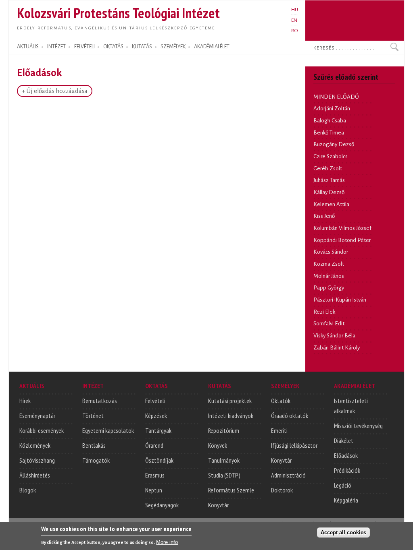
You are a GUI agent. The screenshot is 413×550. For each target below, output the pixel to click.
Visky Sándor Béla (334, 336)
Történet (93, 415)
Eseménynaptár (37, 415)
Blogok (27, 490)
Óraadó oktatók (289, 415)
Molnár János (328, 276)
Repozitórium (223, 430)
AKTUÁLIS (28, 47)
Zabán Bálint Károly (336, 348)
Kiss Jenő (324, 216)
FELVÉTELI (84, 47)
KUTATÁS (142, 47)
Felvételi (155, 401)
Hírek (25, 401)
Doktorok (282, 490)
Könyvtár (218, 505)
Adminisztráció (288, 475)
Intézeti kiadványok (230, 415)
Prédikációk (347, 470)
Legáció (342, 485)
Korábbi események (41, 430)
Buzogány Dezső (333, 144)
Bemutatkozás (99, 401)
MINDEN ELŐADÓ (336, 97)
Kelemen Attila (331, 204)
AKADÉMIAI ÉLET (211, 47)
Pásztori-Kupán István (339, 300)
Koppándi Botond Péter (342, 240)
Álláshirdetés (34, 475)
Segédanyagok (162, 505)
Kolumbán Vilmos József (342, 228)
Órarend (154, 445)
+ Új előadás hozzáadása (55, 91)
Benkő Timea (328, 133)
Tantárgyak (158, 430)
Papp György (328, 288)
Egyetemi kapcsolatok (108, 430)
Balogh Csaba (329, 121)
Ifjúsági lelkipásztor (294, 445)
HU (294, 9)
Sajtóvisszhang (37, 460)
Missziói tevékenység (358, 426)
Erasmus (155, 475)
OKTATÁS (113, 47)
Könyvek (217, 445)
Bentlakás (94, 445)
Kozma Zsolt (328, 264)
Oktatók (280, 401)
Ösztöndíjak (159, 460)
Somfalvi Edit (328, 323)
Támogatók (96, 460)
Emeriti (279, 430)
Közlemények (34, 445)
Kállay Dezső (328, 192)
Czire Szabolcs (330, 156)
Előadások (346, 455)
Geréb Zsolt (327, 168)
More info (167, 542)
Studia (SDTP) (224, 475)
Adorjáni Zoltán (331, 108)
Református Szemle (231, 490)
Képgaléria (346, 500)
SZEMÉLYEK (173, 47)
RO (294, 30)
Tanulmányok (224, 460)
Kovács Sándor (330, 252)
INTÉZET (56, 47)
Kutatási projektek (230, 401)
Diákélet (343, 440)
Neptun (153, 490)
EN (294, 20)
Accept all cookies (343, 532)
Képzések (156, 415)
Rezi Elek (324, 312)
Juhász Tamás (329, 180)
